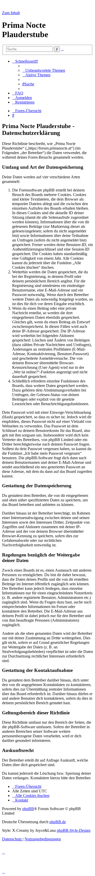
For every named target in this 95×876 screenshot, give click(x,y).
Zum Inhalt (11, 13)
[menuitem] (43, 70)
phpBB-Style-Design (73, 830)
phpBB (28, 809)
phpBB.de (57, 822)
